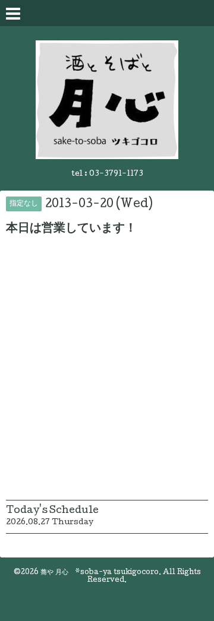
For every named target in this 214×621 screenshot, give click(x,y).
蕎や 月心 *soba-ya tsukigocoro (99, 572)
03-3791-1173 (116, 174)
